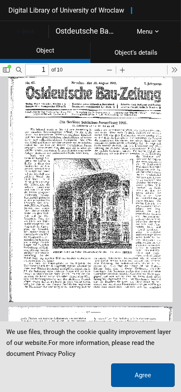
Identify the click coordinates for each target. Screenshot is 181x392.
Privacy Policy (55, 354)
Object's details (135, 52)
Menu (144, 31)
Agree (143, 375)
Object (45, 50)
